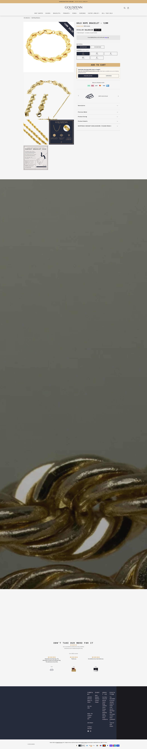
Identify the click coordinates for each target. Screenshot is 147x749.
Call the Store (109, 75)
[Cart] (128, 7)
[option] (73, 1)
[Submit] (125, 8)
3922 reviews (87, 26)
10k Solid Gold (83, 47)
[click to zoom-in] (48, 47)
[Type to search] (123, 8)
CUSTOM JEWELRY (93, 13)
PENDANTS (66, 13)
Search (126, 8)
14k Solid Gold (97, 47)
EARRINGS (82, 13)
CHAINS (47, 13)
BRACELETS (56, 13)
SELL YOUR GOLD (107, 13)
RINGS (74, 13)
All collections (27, 17)
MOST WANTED (39, 13)
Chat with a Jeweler (88, 75)
